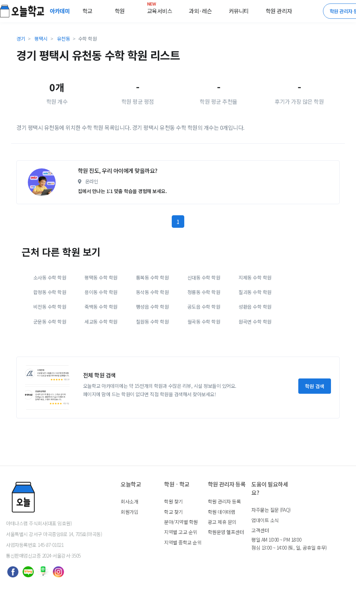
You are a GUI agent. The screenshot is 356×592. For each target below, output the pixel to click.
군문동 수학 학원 (49, 321)
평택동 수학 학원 (101, 277)
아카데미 (60, 11)
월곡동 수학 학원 (203, 321)
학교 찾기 (173, 511)
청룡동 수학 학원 (203, 292)
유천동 (63, 38)
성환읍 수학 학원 (255, 306)
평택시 (41, 38)
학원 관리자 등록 (224, 501)
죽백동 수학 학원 (101, 306)
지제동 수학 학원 (255, 277)
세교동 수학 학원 (101, 321)
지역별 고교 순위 (180, 531)
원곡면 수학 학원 (255, 321)
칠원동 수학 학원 (152, 321)
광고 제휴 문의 (222, 521)
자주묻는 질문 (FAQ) (271, 509)
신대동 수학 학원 (203, 277)
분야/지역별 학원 (181, 521)
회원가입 (129, 511)
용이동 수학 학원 (101, 292)
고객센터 (260, 530)
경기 (20, 38)
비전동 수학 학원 (49, 306)
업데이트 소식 (265, 520)
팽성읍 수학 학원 (152, 306)
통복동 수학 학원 (152, 277)
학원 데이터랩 (221, 511)
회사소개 (129, 501)
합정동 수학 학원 (49, 292)
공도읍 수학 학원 (203, 306)
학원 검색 (314, 386)
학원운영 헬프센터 (226, 531)
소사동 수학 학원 (49, 277)
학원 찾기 (173, 501)
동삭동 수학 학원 (152, 292)
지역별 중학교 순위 (182, 542)
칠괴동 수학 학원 (255, 292)
